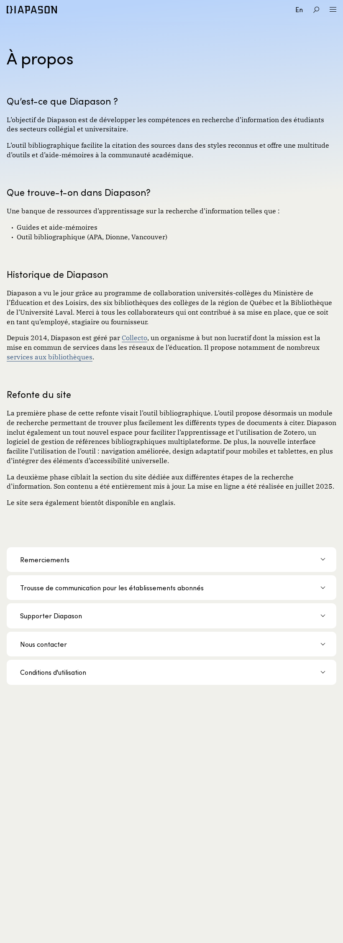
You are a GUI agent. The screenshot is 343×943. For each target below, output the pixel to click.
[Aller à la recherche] (316, 9)
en (299, 9)
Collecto (134, 337)
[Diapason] (32, 9)
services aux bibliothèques (49, 356)
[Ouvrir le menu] (333, 9)
